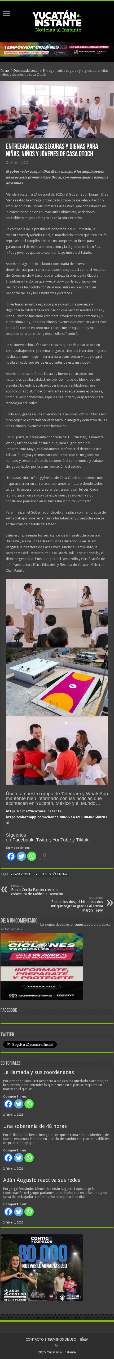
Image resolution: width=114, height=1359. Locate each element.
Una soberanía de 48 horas (35, 1126)
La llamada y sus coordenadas (38, 1072)
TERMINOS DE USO (61, 1339)
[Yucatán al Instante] (57, 20)
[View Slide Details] (42, 967)
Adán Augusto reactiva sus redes (41, 1180)
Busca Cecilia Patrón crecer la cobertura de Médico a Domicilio (37, 890)
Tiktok (82, 840)
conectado (82, 925)
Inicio (5, 71)
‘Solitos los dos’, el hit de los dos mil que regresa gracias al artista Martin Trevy (77, 904)
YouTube (61, 840)
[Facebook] (11, 856)
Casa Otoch (22, 874)
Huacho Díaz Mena (52, 874)
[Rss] (57, 1346)
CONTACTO (35, 1339)
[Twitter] (21, 856)
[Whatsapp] (31, 856)
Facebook (22, 840)
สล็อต (84, 1339)
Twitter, (43, 840)
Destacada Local (26, 71)
